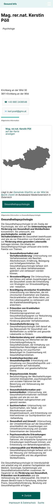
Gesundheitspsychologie (17, 204)
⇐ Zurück (26, 495)
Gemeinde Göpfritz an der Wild (29, 192)
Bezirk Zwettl (8, 194)
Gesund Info (10, 3)
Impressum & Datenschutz (22, 502)
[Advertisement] (26, 60)
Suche (41, 502)
